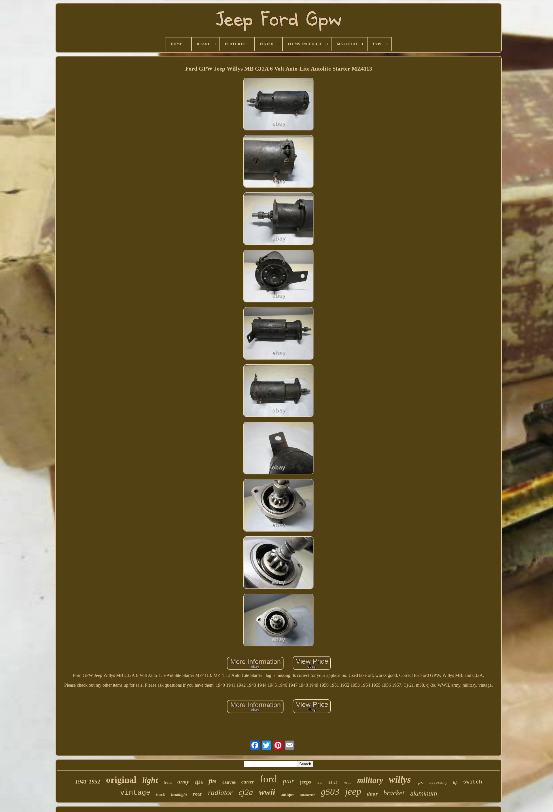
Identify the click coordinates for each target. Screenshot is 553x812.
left (455, 783)
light (150, 780)
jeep (353, 791)
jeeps (305, 782)
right (320, 783)
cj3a (199, 782)
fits (213, 781)
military (370, 780)
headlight (179, 794)
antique (287, 794)
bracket (393, 793)
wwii (267, 792)
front (168, 782)
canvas (229, 782)
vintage (135, 793)
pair (288, 781)
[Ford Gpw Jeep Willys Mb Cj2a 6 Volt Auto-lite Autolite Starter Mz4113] (278, 104)
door (372, 794)
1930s (347, 783)
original (121, 780)
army (183, 782)
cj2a (245, 792)
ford (268, 779)
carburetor (307, 795)
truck (160, 794)
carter (247, 782)
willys (400, 779)
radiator (220, 792)
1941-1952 (87, 781)
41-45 (333, 782)
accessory (438, 782)
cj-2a (420, 783)
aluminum (423, 793)
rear (197, 794)
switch (472, 782)
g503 (330, 791)
